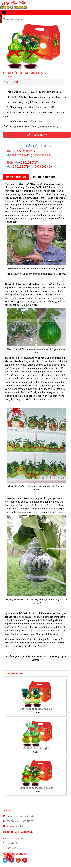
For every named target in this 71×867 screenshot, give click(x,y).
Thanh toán (10, 848)
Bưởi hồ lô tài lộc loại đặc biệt (36, 709)
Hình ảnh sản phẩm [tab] (43, 177)
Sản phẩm (21, 19)
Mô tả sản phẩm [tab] (16, 177)
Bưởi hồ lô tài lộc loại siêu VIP (36, 788)
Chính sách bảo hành (15, 838)
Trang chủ (8, 19)
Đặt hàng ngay (37, 134)
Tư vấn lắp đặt (12, 843)
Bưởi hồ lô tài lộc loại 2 (36, 748)
